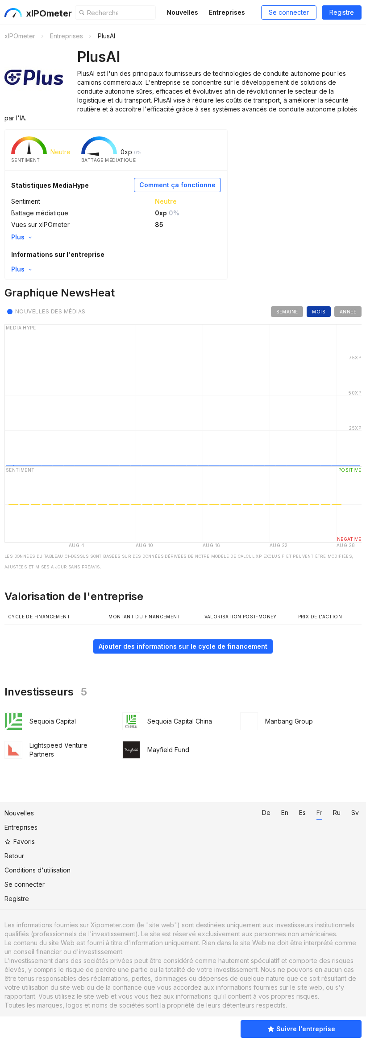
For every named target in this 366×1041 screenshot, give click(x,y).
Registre (341, 12)
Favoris (24, 841)
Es (302, 812)
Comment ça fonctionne (177, 185)
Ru (337, 812)
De (266, 812)
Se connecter (289, 12)
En (284, 812)
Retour (14, 856)
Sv (355, 812)
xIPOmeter (49, 13)
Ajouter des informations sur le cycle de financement (183, 646)
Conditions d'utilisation (37, 870)
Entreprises (227, 12)
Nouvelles (182, 12)
